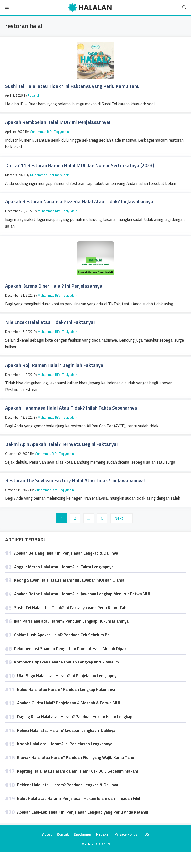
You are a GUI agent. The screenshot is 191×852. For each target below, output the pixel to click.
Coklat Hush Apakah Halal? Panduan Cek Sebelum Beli (63, 635)
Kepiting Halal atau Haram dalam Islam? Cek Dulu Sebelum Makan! (77, 771)
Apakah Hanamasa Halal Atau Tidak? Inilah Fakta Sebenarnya (71, 408)
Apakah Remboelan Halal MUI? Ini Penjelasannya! (57, 122)
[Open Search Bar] (184, 7)
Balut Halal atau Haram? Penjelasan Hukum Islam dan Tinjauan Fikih (79, 798)
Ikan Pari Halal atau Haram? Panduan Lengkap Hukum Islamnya (71, 621)
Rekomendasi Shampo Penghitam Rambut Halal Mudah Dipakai (72, 648)
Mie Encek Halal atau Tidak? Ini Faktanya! (50, 322)
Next (121, 518)
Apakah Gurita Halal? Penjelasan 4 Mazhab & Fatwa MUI (68, 703)
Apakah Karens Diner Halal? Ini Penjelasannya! (54, 286)
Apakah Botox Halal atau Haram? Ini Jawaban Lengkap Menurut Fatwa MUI (82, 594)
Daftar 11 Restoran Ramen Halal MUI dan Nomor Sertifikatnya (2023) (79, 165)
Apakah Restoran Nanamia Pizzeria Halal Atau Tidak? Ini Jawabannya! (80, 201)
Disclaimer (82, 834)
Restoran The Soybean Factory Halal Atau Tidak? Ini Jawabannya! (75, 480)
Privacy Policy (126, 834)
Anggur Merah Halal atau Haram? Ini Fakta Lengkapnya (64, 567)
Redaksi (103, 834)
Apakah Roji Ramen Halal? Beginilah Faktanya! (55, 365)
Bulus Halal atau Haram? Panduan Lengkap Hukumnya (66, 689)
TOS (145, 834)
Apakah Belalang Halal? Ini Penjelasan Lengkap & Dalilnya (66, 553)
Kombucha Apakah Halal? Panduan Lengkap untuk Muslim (66, 662)
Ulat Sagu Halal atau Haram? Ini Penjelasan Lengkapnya (68, 675)
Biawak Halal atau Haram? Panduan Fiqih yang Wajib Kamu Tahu (75, 757)
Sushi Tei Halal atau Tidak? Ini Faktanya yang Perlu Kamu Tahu (72, 86)
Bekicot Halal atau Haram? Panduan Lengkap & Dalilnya (67, 785)
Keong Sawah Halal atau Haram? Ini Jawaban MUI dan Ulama (69, 580)
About (47, 834)
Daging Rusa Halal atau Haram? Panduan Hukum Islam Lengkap (74, 716)
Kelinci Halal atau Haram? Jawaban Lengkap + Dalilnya (66, 730)
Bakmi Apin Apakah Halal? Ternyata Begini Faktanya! (61, 444)
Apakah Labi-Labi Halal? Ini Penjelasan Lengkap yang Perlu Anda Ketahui (82, 812)
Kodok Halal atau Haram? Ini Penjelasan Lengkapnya (64, 744)
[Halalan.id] (90, 7)
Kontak (63, 834)
